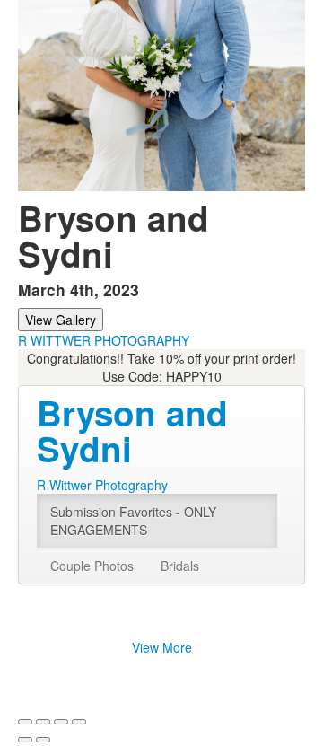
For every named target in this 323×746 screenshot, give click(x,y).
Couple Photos (92, 566)
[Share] (43, 721)
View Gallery (60, 320)
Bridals (180, 566)
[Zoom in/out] (79, 721)
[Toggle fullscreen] (61, 721)
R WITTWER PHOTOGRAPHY (103, 340)
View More (162, 647)
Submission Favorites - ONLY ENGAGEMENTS (133, 521)
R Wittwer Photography (102, 485)
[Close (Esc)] (25, 721)
